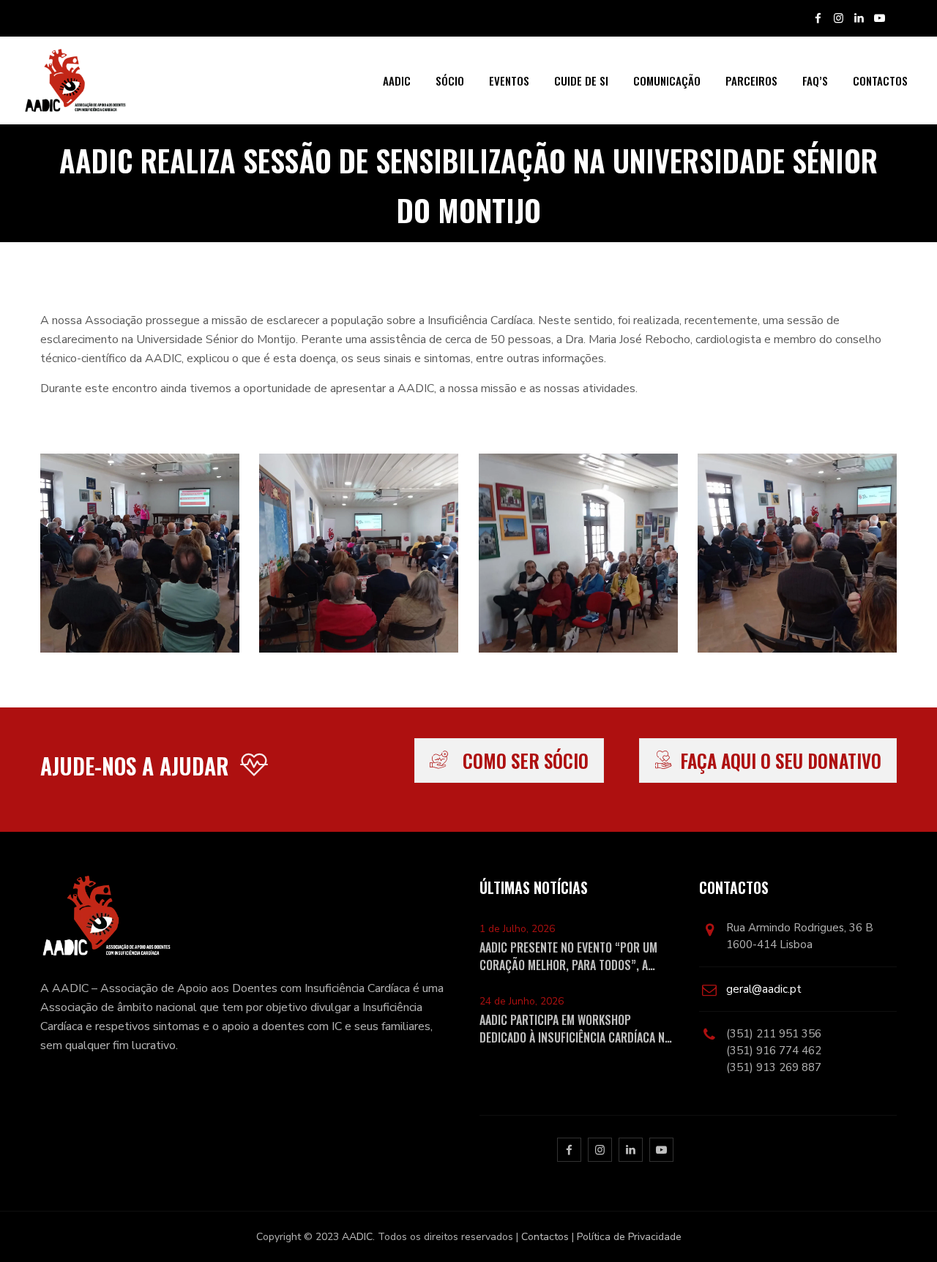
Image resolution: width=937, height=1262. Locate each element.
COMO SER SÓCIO (526, 760)
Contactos (880, 80)
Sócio (450, 80)
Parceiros (751, 80)
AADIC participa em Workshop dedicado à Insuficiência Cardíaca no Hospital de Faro (575, 1028)
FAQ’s (815, 80)
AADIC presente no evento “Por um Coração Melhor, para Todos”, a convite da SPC (568, 956)
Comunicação (667, 80)
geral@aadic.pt (764, 989)
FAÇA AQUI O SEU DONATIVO (780, 760)
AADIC (397, 80)
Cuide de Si (581, 80)
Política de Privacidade (629, 1237)
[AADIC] (74, 80)
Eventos (509, 80)
